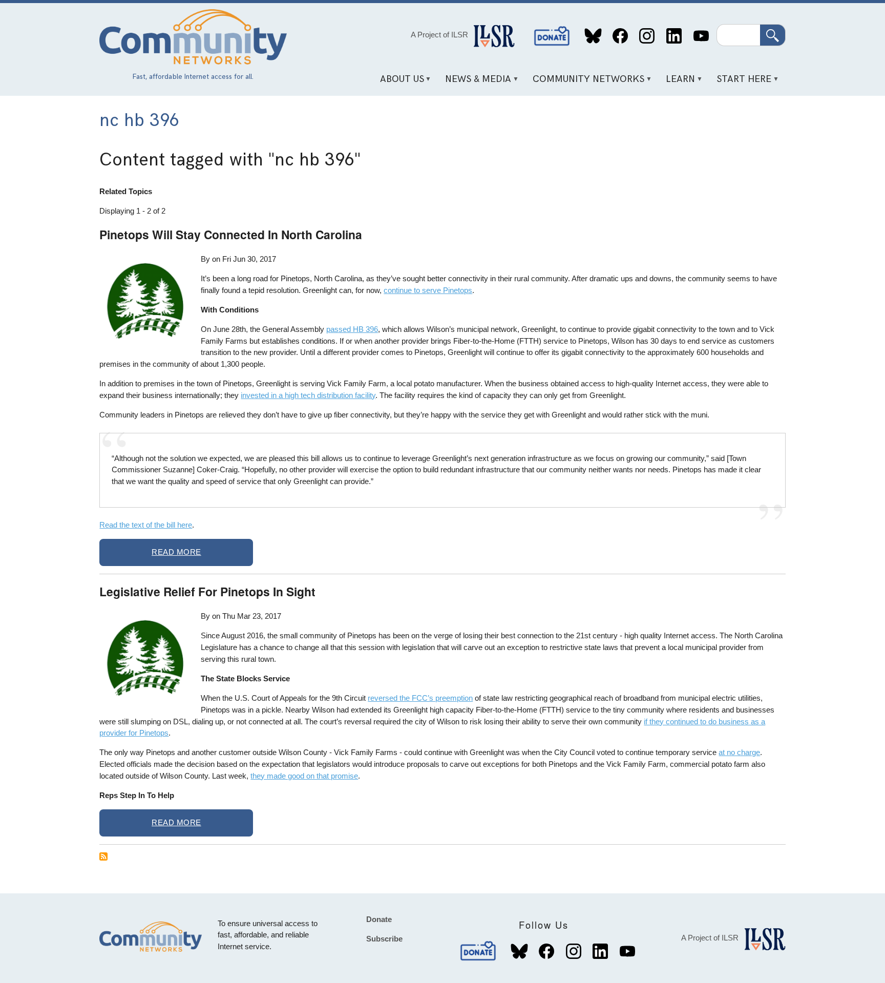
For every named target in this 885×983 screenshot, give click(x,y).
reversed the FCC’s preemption (420, 698)
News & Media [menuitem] (475, 83)
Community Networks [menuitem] (585, 83)
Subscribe (384, 938)
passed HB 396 (352, 329)
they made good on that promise (304, 775)
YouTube (700, 36)
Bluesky (593, 36)
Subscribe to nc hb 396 (103, 856)
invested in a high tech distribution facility (308, 395)
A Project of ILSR (439, 34)
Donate (552, 36)
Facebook (619, 36)
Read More (176, 552)
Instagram (647, 36)
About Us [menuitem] (398, 83)
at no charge (739, 752)
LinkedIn (673, 36)
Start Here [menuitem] (740, 83)
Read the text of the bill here (145, 524)
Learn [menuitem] (677, 83)
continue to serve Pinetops (428, 290)
